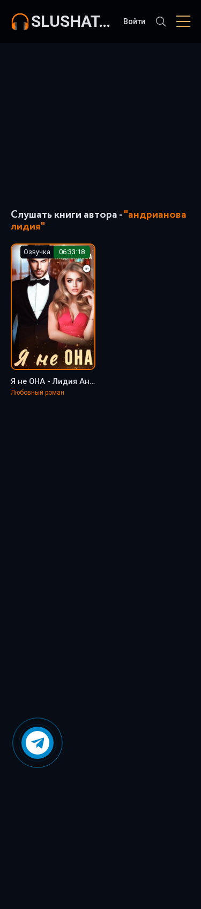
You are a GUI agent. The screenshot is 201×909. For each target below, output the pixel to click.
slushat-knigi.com (72, 21)
